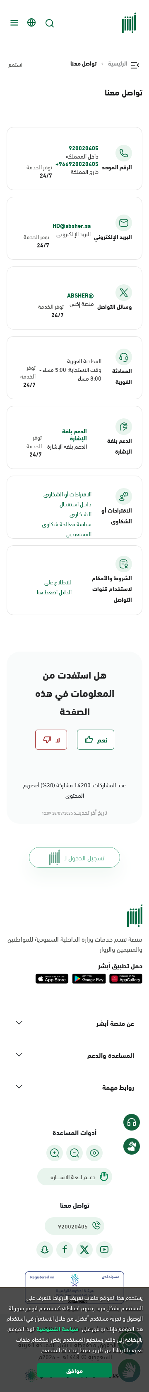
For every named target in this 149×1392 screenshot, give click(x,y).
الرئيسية (117, 63)
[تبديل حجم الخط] (74, 1153)
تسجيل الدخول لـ (84, 857)
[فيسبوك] (65, 1249)
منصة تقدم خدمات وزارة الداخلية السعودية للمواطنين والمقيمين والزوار (74, 944)
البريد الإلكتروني (73, 233)
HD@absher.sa (72, 225)
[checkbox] (95, 740)
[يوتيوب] (104, 1249)
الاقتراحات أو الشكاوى (67, 493)
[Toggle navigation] (13, 23)
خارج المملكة (85, 171)
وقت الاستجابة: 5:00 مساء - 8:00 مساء (70, 373)
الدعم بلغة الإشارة (74, 434)
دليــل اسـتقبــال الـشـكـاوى (75, 508)
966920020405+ (77, 163)
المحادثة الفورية (84, 360)
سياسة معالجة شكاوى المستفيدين (66, 528)
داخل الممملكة (82, 155)
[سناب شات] (45, 1249)
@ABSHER (80, 295)
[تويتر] (84, 1250)
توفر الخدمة (39, 166)
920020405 (84, 147)
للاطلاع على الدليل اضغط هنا (54, 586)
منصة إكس (82, 303)
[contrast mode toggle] (94, 1153)
